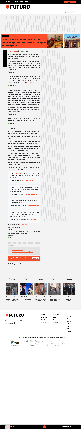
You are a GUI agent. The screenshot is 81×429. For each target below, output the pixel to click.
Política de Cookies (32, 337)
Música (12, 11)
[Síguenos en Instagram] (63, 6)
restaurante (31, 242)
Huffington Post (31, 82)
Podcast (55, 320)
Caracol (63, 341)
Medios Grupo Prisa (14, 345)
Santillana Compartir (45, 341)
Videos (43, 11)
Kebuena (63, 343)
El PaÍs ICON (42, 346)
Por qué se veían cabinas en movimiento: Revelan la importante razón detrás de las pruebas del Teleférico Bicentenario (12, 299)
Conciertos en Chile (51, 11)
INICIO (6, 1)
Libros (54, 317)
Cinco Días (43, 343)
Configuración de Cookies (41, 337)
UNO (34, 343)
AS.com (54, 341)
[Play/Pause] (44, 426)
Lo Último (7, 11)
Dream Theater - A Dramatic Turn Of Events (22, 252)
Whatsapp (68, 331)
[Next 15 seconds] (47, 426)
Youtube (68, 326)
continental (48, 343)
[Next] (50, 426)
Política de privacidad (25, 337)
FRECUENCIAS (21, 1)
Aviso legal (18, 337)
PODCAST (26, 1)
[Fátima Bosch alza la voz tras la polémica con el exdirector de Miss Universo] (26, 289)
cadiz (10, 242)
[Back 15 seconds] (41, 426)
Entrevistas (37, 11)
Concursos (59, 11)
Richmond (25, 346)
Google (67, 314)
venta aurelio (11, 245)
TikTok (67, 319)
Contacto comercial (9, 323)
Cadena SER (50, 341)
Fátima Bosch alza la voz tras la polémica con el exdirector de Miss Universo (26, 298)
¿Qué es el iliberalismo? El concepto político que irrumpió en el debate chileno (68, 298)
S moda (48, 346)
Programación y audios (68, 426)
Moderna (31, 346)
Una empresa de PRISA (14, 342)
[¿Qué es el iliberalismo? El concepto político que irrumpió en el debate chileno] (69, 289)
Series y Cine (18, 11)
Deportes (31, 11)
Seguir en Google (35, 258)
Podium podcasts (25, 344)
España (24, 242)
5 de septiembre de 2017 (28, 180)
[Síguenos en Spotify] (73, 6)
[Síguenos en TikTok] (65, 6)
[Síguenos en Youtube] (71, 6)
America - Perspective (17, 250)
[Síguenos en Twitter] (69, 6)
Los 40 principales (32, 341)
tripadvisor (38, 242)
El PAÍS (26, 341)
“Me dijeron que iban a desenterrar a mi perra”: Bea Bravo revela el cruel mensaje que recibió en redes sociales (55, 299)
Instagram (68, 316)
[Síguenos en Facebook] (67, 6)
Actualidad (25, 11)
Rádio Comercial (65, 346)
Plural (37, 346)
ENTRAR (66, 1)
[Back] (38, 426)
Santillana (38, 341)
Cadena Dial (59, 343)
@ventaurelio (18, 173)
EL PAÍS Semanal (51, 343)
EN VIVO (9, 1)
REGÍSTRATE (72, 1)
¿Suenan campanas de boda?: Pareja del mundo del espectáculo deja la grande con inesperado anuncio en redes (40, 299)
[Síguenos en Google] (61, 6)
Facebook (68, 321)
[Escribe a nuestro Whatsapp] (75, 6)
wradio (38, 343)
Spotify (68, 328)
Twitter (68, 323)
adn (59, 341)
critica (19, 242)
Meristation (59, 346)
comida (14, 242)
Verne (55, 343)
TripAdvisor (23, 80)
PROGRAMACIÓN (15, 1)
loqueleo (53, 346)
